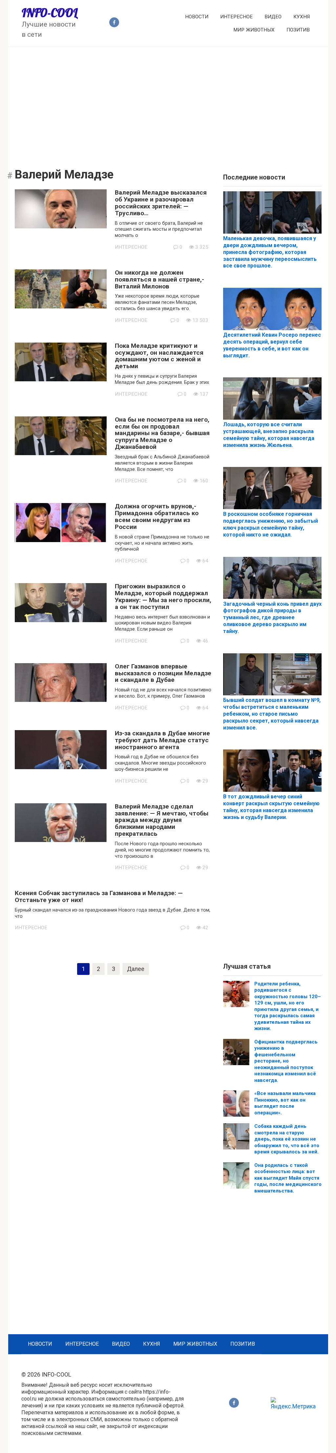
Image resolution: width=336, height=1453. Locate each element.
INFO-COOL (50, 13)
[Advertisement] (168, 103)
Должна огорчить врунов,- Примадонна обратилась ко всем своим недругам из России (157, 516)
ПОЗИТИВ (298, 30)
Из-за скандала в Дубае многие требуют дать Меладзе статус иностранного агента (162, 740)
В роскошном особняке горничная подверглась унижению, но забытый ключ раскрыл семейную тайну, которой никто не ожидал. (270, 524)
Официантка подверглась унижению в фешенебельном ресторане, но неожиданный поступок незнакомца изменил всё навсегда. (286, 1061)
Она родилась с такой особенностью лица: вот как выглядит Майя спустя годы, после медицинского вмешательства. (288, 1178)
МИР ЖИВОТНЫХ (254, 30)
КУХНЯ (301, 17)
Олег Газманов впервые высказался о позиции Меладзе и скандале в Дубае (163, 673)
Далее (135, 968)
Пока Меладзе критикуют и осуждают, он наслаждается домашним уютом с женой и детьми (159, 356)
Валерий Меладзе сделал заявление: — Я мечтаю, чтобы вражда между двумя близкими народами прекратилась (161, 820)
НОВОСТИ (196, 17)
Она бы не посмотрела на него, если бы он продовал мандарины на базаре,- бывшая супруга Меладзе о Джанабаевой (162, 433)
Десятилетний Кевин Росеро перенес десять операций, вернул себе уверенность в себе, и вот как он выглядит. (272, 345)
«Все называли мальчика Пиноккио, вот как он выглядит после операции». (285, 1103)
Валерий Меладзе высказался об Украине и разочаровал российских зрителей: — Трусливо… (161, 203)
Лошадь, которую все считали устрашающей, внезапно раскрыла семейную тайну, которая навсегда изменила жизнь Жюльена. (268, 434)
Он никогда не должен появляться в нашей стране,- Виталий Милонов (159, 279)
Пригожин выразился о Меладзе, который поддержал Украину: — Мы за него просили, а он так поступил (163, 596)
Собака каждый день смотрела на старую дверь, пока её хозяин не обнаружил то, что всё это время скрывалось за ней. (286, 1139)
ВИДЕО (273, 17)
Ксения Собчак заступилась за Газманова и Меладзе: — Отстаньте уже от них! (99, 896)
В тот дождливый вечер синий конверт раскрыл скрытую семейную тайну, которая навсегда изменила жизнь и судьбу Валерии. (271, 806)
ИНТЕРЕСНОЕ (236, 17)
